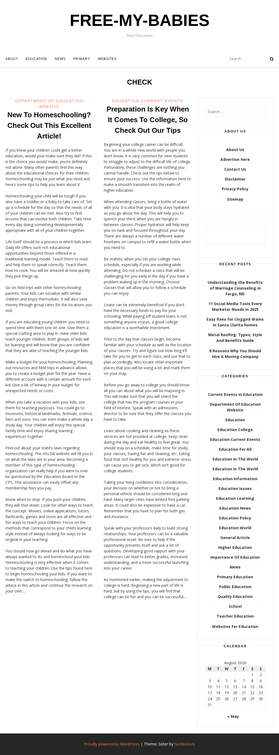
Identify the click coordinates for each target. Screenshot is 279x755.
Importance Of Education (235, 557)
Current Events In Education (235, 394)
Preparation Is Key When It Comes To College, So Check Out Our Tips (148, 119)
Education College (235, 429)
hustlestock (184, 744)
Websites (107, 59)
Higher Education (235, 547)
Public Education (235, 586)
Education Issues (235, 488)
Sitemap (235, 199)
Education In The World (235, 459)
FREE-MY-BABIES (140, 20)
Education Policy (235, 518)
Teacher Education (235, 616)
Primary (81, 59)
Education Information (235, 478)
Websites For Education (235, 626)
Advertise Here (235, 159)
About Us (235, 149)
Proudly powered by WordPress (112, 744)
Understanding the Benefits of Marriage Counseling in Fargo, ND (235, 288)
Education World (235, 527)
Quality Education (235, 596)
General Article (235, 537)
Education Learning (235, 498)
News (60, 59)
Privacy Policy (235, 188)
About (11, 59)
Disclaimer (235, 179)
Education (36, 59)
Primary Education (235, 576)
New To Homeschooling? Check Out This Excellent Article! (49, 125)
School (235, 606)
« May (233, 716)
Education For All (235, 449)
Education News (235, 508)
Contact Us (235, 169)
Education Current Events (147, 101)
